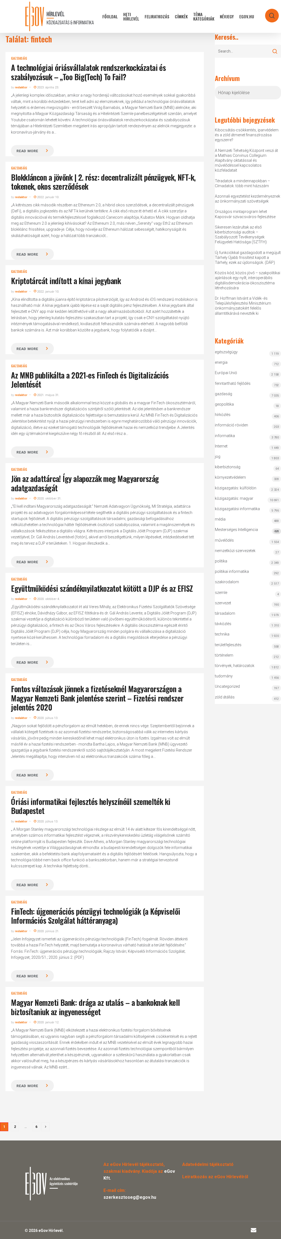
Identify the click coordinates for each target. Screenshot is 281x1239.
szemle (221, 592)
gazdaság (19, 58)
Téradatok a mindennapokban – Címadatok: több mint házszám (242, 183)
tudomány (224, 676)
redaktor (21, 87)
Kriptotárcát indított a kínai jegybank (66, 280)
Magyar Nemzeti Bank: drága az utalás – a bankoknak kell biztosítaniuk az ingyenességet (95, 1007)
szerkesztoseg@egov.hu (129, 1197)
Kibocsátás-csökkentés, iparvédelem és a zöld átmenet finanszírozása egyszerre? (247, 135)
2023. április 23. (47, 87)
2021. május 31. (47, 395)
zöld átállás (225, 697)
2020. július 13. (47, 718)
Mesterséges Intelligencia (247, 530)
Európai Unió (226, 373)
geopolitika (224, 404)
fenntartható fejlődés (233, 383)
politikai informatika (232, 571)
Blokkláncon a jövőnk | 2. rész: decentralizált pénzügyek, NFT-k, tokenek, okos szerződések (103, 182)
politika (221, 561)
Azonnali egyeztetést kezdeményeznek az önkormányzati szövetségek (247, 198)
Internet (221, 446)
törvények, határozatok (234, 665)
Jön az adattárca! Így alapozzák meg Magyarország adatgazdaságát (85, 483)
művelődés (224, 540)
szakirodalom (227, 582)
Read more (27, 151)
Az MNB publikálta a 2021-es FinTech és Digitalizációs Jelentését (89, 379)
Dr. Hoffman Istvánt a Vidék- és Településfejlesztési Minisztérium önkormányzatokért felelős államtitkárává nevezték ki (243, 306)
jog (217, 456)
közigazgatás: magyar (234, 498)
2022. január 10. (47, 197)
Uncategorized (227, 686)
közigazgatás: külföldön (235, 488)
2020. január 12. (47, 1022)
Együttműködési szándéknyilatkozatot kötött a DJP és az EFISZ (102, 588)
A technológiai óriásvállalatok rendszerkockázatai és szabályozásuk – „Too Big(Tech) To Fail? (88, 72)
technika (222, 634)
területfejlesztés (228, 645)
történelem (224, 655)
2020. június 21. (47, 931)
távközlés (223, 624)
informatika (225, 436)
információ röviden (231, 425)
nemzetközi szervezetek (235, 550)
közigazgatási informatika (237, 509)
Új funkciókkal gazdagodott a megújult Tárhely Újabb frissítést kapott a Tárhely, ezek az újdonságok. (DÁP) (248, 257)
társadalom (225, 613)
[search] (268, 13)
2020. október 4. (48, 599)
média (220, 519)
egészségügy (226, 352)
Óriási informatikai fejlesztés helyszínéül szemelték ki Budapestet (90, 806)
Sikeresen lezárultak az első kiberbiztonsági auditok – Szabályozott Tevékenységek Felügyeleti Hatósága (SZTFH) (241, 234)
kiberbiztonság (227, 467)
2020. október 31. (48, 498)
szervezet (223, 603)
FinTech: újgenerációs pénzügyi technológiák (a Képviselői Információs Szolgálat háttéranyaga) (95, 916)
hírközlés (223, 414)
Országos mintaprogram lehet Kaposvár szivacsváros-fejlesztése (245, 214)
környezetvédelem (230, 477)
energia (221, 362)
